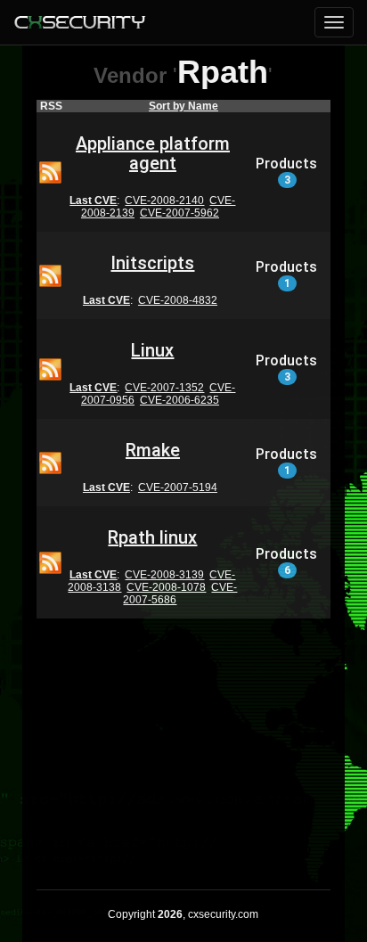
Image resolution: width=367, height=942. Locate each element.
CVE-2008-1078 (166, 587)
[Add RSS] (50, 171)
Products (286, 171)
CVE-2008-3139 (164, 575)
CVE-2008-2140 (164, 200)
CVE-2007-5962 (179, 213)
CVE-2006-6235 (179, 400)
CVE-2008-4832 (177, 300)
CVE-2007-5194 (177, 487)
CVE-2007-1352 (164, 387)
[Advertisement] (183, 742)
